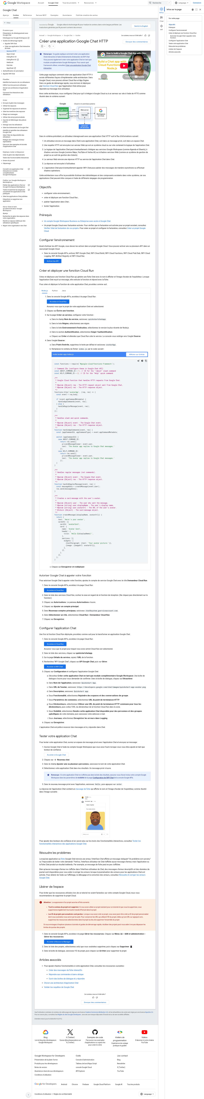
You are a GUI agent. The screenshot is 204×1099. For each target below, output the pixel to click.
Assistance (67, 15)
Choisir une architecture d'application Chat (61, 983)
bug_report (192, 9)
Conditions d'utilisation (43, 1075)
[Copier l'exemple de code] (146, 361)
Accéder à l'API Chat (55, 667)
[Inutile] (149, 35)
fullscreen (196, 9)
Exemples (54, 15)
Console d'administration (85, 1060)
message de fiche (83, 789)
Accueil (41, 3)
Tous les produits (69, 3)
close (200, 9)
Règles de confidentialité (63, 1094)
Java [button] (64, 291)
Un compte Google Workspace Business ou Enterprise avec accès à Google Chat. (77, 221)
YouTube (120, 1071)
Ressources (89, 3)
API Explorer (80, 1071)
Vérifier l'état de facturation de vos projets (61, 228)
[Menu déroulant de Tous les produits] (79, 3)
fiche (63, 859)
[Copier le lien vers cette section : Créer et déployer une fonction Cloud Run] (96, 271)
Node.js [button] (45, 291)
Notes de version (41, 1067)
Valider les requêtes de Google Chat (59, 987)
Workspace (23, 2)
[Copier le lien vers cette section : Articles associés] (63, 960)
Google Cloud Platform (102, 1084)
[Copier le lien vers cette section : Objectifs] (53, 187)
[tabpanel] (95, 431)
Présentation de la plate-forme (46, 1060)
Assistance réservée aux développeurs (49, 1071)
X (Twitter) (121, 1067)
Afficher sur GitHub (136, 354)
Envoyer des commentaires (137, 42)
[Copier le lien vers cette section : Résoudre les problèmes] (73, 853)
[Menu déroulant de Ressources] (96, 3)
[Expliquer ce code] (138, 361)
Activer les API (53, 261)
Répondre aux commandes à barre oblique (66, 974)
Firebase (86, 1084)
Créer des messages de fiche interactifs (65, 970)
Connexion (197, 3)
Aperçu (6, 15)
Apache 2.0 (149, 1012)
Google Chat (53, 3)
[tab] (44, 290)
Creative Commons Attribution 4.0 (96, 1012)
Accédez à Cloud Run (58, 302)
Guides (16, 15)
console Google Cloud (84, 1067)
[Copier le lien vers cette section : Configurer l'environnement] (76, 240)
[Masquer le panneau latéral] (28, 1094)
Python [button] (55, 291)
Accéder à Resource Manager (59, 942)
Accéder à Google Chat (56, 755)
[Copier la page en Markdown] (49, 46)
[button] (15, 40)
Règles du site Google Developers (69, 1014)
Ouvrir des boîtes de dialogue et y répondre (67, 979)
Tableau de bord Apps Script (86, 1063)
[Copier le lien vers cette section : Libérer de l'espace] (66, 887)
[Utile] (145, 35)
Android (64, 1084)
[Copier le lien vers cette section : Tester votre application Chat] (79, 736)
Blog (118, 1060)
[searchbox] (16, 23)
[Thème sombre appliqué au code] (142, 361)
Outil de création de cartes (87, 15)
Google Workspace (54, 35)
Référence (27, 15)
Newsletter (121, 1063)
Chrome (75, 1084)
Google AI (118, 1084)
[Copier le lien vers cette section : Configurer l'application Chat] (78, 628)
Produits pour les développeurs (46, 1063)
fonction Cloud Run (50, 86)
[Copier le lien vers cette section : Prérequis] (54, 215)
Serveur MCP (41, 15)
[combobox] (159, 3)
